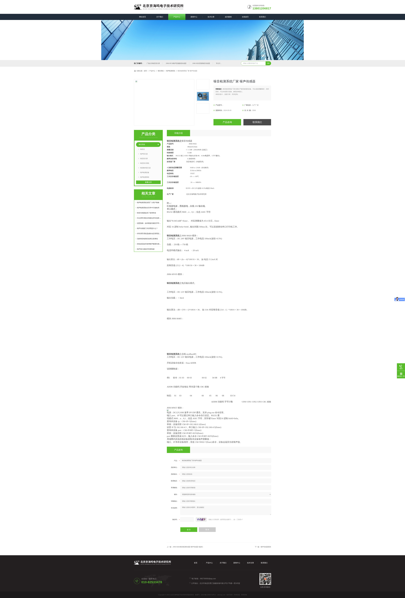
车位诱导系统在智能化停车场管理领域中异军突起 (149, 218)
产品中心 (176, 17)
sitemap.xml (221, 595)
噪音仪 (142, 149)
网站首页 (142, 17)
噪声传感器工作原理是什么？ (147, 228)
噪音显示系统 (144, 163)
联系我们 (262, 17)
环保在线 (237, 595)
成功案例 (228, 17)
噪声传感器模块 (266, 547)
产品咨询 (227, 122)
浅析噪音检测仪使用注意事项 (147, 239)
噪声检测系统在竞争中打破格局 (148, 208)
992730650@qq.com (208, 579)
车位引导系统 (220, 63)
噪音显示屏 (144, 158)
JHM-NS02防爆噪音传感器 (201, 63)
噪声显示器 (144, 154)
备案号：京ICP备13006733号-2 (205, 595)
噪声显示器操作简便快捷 (146, 249)
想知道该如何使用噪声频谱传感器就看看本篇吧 (149, 244)
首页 (145, 71)
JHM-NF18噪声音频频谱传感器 (176, 63)
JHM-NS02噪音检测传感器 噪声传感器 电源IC (188, 547)
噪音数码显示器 (145, 168)
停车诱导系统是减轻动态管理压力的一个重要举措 (149, 233)
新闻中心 (194, 17)
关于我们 (159, 17)
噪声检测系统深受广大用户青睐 (148, 202)
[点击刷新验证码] (201, 519)
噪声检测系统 (170, 71)
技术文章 (211, 17)
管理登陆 (244, 595)
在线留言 (245, 17)
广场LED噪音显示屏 (153, 63)
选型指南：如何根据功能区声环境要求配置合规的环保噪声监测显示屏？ (149, 223)
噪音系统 (161, 71)
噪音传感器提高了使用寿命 (146, 213)
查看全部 (148, 182)
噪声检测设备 (144, 172)
